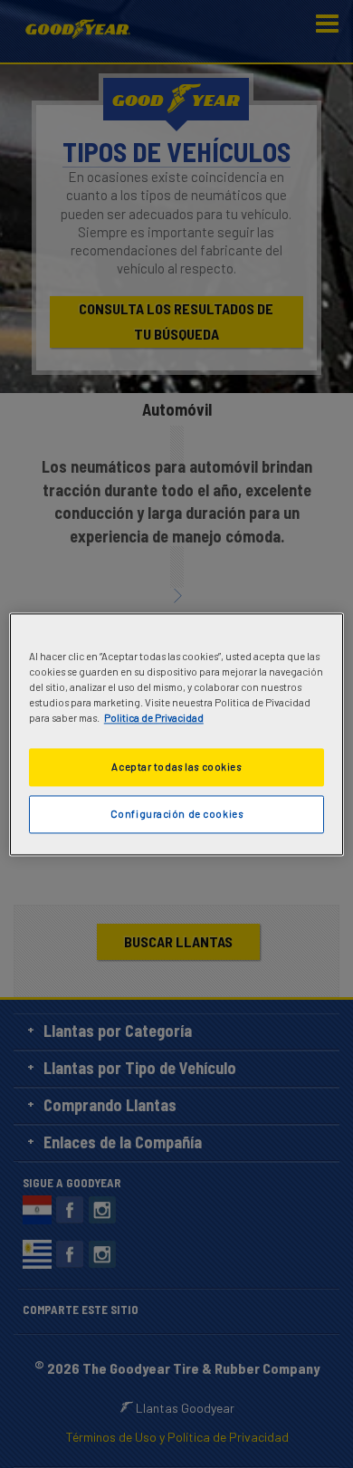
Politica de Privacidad (154, 718)
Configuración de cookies (176, 814)
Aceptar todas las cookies (176, 766)
